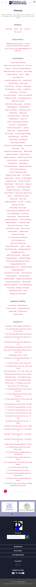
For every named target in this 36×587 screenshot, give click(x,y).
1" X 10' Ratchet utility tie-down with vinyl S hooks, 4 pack (18, 367)
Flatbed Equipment (12, 107)
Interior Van (23, 119)
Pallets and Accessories (13, 255)
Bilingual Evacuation (9, 157)
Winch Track (25, 116)
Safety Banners (12, 163)
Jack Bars (26, 128)
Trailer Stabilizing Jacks (24, 98)
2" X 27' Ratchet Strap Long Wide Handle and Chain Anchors (18, 453)
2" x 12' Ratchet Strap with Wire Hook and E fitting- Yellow (18, 448)
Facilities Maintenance (18, 270)
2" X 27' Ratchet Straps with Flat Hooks (18, 470)
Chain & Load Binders (11, 110)
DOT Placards (26, 175)
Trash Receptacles (26, 273)
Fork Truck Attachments (18, 240)
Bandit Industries (22, 305)
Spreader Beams (10, 89)
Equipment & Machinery (11, 219)
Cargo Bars (12, 125)
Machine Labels (25, 228)
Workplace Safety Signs (13, 190)
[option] (9, 507)
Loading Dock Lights (10, 98)
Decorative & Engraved (10, 166)
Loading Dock (27, 89)
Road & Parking (9, 184)
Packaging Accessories (18, 252)
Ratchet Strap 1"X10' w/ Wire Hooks (18, 386)
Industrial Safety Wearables (24, 279)
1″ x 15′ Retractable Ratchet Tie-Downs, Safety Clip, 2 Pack (18, 395)
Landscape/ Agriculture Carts (12, 80)
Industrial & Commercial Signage (13, 145)
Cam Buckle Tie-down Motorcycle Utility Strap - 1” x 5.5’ (18, 343)
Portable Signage (26, 178)
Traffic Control (19, 184)
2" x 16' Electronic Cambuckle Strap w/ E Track (18, 410)
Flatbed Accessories (25, 110)
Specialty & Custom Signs (24, 157)
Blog (21, 29)
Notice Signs (22, 199)
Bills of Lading (9, 133)
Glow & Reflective (24, 160)
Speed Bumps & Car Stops (11, 273)
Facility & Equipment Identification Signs (18, 210)
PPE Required (26, 190)
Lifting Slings (27, 86)
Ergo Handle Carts (18, 77)
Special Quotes (26, 282)
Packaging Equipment (25, 249)
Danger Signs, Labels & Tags (23, 193)
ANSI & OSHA (28, 151)
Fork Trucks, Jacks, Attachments (18, 237)
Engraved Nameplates (25, 166)
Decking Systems (22, 125)
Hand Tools (29, 65)
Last (30, 491)
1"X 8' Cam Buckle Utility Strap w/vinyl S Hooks (18, 334)
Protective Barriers (11, 276)
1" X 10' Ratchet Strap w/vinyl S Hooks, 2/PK (18, 363)
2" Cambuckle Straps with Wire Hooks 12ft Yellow (18, 404)
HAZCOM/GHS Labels (15, 290)
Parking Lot (28, 184)
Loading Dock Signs (24, 222)
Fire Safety (28, 202)
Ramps (29, 246)
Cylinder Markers (13, 231)
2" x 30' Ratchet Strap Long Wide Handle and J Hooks (18, 479)
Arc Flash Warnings (25, 219)
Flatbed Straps (13, 113)
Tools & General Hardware (18, 62)
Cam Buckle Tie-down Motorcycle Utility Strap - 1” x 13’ (18, 338)
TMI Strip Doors (22, 311)
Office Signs (15, 148)
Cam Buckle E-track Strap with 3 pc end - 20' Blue (18, 426)
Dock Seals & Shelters (10, 95)
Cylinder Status (23, 231)
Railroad (17, 178)
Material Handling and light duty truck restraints (18, 347)
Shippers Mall (12, 311)
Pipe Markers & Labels (12, 228)
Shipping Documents (23, 130)
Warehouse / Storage (18, 234)
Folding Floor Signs (11, 181)
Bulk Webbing (23, 139)
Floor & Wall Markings (13, 213)
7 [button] (20, 514)
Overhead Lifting (13, 83)
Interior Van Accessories (14, 128)
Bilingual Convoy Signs (22, 287)
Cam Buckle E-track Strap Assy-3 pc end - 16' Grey (18, 417)
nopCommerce (21, 582)
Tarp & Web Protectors (13, 116)
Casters (21, 74)
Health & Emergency (11, 202)
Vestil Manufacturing (24, 308)
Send (27, 537)
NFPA (25, 290)
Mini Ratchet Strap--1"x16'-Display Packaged (18, 377)
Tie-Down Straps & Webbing (23, 133)
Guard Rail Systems (24, 276)
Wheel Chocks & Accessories (13, 104)
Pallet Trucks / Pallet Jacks (18, 243)
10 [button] (24, 514)
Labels (26, 225)
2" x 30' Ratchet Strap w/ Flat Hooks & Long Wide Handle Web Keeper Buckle (18, 484)
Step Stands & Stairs (11, 249)
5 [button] (17, 514)
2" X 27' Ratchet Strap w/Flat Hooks (18, 467)
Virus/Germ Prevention (18, 205)
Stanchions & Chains (24, 181)
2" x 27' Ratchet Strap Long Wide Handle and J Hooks (18, 458)
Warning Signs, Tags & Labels (18, 208)
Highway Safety (10, 187)
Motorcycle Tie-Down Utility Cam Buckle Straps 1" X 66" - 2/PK (18, 351)
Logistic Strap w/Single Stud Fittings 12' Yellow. (18, 444)
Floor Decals (25, 213)
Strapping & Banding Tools (11, 267)
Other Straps (24, 136)
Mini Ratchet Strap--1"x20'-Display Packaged (18, 380)
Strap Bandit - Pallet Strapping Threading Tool (18, 326)
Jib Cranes (19, 86)
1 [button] (11, 514)
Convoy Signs (11, 287)
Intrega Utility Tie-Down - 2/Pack (18, 355)
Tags (22, 148)
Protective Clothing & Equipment (21, 68)
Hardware (8, 68)
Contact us (27, 29)
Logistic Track (11, 130)
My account (18, 32)
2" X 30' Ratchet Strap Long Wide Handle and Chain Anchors (18, 474)
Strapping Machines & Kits (18, 264)
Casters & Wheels (12, 74)
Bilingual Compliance (12, 154)
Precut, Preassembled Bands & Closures (18, 261)
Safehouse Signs (18, 314)
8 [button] (21, 514)
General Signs (28, 145)
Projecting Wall (11, 216)
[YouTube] (19, 564)
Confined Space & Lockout (21, 196)
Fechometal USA (11, 308)
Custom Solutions (12, 160)
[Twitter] (16, 564)
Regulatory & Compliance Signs (13, 151)
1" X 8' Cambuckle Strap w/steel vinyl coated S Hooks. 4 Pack (18, 330)
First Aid (20, 202)
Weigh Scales (26, 255)
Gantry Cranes (23, 83)
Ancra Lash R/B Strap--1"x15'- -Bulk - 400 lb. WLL (18, 371)
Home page (9, 29)
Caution (9, 196)
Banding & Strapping (25, 258)
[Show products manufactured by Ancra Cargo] (9, 507)
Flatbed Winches (14, 119)
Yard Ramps (27, 104)
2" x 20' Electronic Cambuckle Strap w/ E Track (18, 413)
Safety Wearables (9, 279)
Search (16, 29)
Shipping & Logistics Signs (13, 175)
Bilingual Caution (25, 154)
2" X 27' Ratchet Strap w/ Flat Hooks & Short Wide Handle (18, 463)
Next (26, 491)
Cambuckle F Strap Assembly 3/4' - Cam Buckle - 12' (18, 430)
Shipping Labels (9, 178)
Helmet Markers (23, 163)
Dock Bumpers (13, 92)
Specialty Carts (27, 80)
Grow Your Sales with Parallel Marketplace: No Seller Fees (18, 50)
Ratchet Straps (13, 139)
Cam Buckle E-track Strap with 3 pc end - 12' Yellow (18, 422)
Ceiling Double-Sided (23, 216)
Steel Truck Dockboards (25, 95)
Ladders (22, 246)
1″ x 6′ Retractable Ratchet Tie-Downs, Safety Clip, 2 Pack (18, 400)
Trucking (19, 89)
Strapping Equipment (11, 258)
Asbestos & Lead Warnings (18, 293)
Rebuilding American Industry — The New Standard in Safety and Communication (18, 45)
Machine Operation (11, 222)
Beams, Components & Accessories (18, 122)
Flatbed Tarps (23, 113)
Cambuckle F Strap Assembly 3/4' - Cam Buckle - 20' (18, 440)
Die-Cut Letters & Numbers (18, 169)
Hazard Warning (9, 193)
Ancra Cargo (12, 305)
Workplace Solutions (26, 267)
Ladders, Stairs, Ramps (12, 246)
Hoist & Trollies (9, 86)
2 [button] (13, 514)
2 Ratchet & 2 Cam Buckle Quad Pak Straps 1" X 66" (18, 359)
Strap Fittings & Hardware (18, 142)
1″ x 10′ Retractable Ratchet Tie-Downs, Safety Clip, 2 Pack (18, 390)
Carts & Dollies (28, 71)
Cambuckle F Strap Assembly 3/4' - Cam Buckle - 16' (18, 435)
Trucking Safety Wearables (12, 282)
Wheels (27, 74)
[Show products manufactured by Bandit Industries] (27, 507)
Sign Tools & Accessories (15, 225)
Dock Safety (23, 92)
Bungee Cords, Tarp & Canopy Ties (14, 65)
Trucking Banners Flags (23, 187)
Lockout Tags (13, 199)
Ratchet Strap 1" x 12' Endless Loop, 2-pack (18, 383)
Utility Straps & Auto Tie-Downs (13, 71)
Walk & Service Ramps (18, 101)
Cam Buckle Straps (13, 136)
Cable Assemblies (24, 107)
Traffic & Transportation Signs (18, 172)
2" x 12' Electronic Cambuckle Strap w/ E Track (18, 407)
